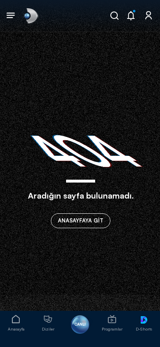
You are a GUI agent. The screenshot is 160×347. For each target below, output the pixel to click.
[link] (30, 15)
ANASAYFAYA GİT (80, 220)
